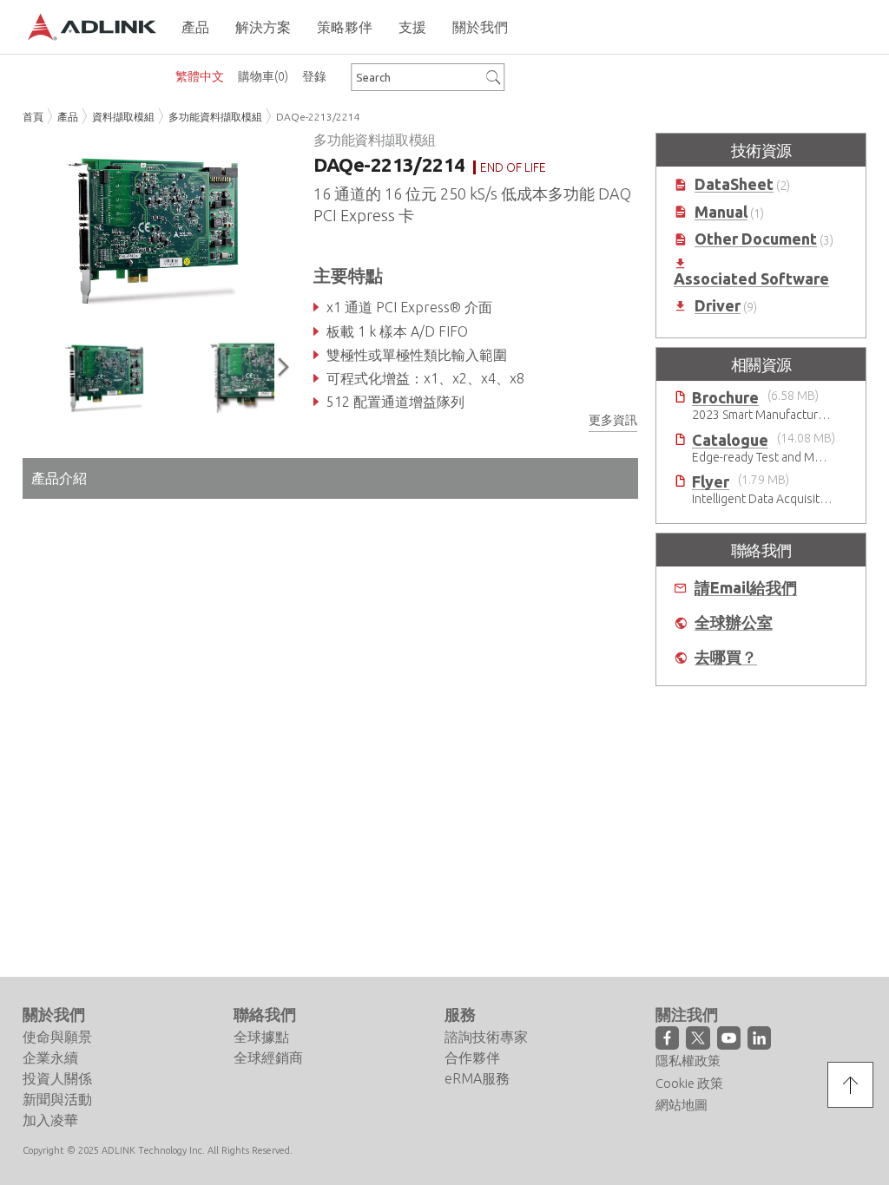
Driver (718, 306)
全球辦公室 (734, 622)
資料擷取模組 (123, 116)
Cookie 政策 (689, 1083)
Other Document (756, 239)
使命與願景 (57, 1036)
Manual (721, 212)
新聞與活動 (57, 1099)
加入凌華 (50, 1120)
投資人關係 (57, 1078)
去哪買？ (726, 657)
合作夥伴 (472, 1057)
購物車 (263, 76)
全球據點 (261, 1036)
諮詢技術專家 (486, 1036)
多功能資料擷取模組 (215, 116)
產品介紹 (59, 478)
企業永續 (50, 1057)
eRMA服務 (477, 1078)
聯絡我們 (265, 1014)
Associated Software (751, 279)
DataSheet (734, 184)
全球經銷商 (268, 1057)
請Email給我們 (746, 587)
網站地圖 (681, 1104)
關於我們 (54, 1014)
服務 (460, 1014)
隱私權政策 (688, 1060)
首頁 (33, 116)
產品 (67, 116)
